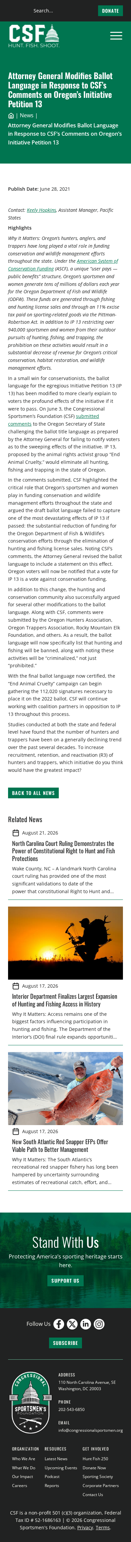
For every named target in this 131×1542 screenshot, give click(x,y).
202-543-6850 (71, 1409)
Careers (19, 1485)
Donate (110, 10)
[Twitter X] (72, 1324)
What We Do (23, 1468)
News (27, 115)
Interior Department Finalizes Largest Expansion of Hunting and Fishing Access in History (64, 999)
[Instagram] (99, 1324)
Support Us (65, 1280)
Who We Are (23, 1459)
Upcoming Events (61, 1468)
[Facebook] (58, 1324)
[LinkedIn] (85, 1324)
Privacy (85, 1527)
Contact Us (93, 1494)
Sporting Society (98, 1476)
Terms (103, 1527)
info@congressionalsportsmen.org (90, 1430)
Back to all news (33, 792)
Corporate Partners (101, 1485)
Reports (52, 1485)
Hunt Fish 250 (95, 1459)
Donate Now (94, 1468)
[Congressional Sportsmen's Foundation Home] (34, 36)
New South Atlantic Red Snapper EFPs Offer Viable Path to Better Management (60, 1145)
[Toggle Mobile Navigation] (116, 36)
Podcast (52, 1476)
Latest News (56, 1459)
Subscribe (65, 1342)
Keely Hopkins (41, 210)
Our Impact (22, 1476)
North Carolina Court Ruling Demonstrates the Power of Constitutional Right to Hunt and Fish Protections (63, 851)
